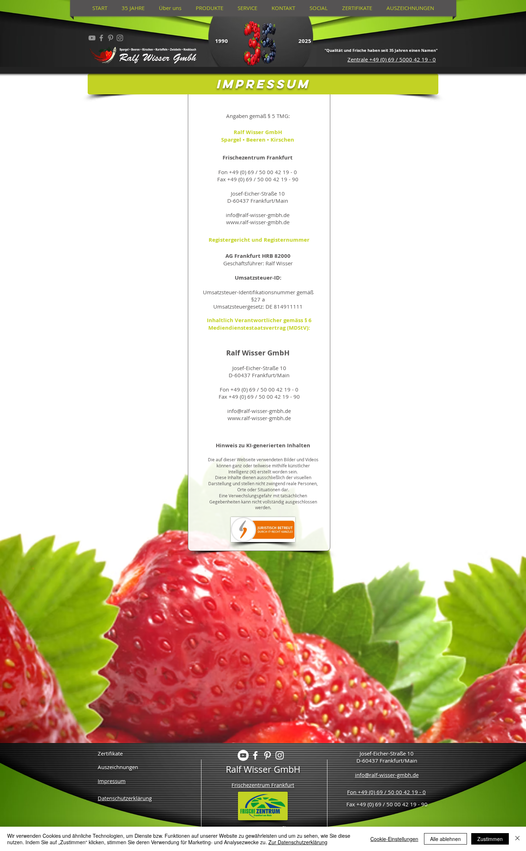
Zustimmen (490, 838)
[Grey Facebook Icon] (101, 38)
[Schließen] (517, 838)
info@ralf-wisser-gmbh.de (259, 410)
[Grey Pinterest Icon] (110, 38)
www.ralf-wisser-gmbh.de (259, 418)
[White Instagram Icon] (279, 755)
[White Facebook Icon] (255, 755)
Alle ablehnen (445, 838)
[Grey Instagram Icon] (120, 38)
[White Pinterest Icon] (267, 755)
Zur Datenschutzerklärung (297, 842)
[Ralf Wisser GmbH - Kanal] (92, 38)
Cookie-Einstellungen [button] (394, 838)
